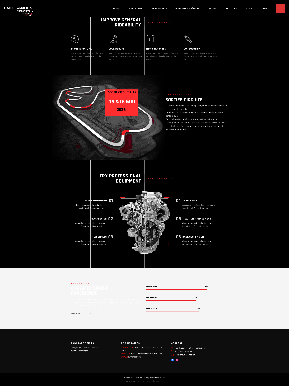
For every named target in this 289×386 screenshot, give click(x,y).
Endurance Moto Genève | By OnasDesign (150, 381)
